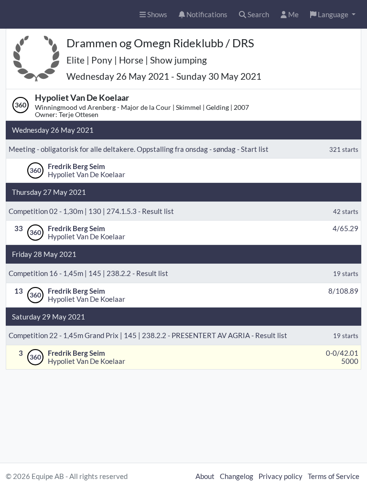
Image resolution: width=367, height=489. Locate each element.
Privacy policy (280, 476)
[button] (332, 14)
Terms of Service (333, 476)
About (205, 476)
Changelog (236, 476)
